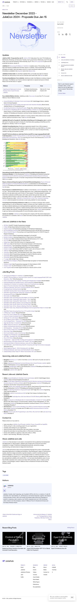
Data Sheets (36, 579)
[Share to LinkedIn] (63, 34)
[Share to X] (59, 34)
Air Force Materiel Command (11, 230)
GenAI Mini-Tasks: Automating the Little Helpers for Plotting (19, 297)
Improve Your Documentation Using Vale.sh (14, 285)
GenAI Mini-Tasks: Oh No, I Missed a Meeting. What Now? (18, 306)
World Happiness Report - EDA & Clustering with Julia (17, 348)
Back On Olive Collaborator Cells (12, 329)
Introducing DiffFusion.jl (10, 294)
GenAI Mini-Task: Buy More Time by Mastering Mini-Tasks (18, 290)
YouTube (54, 569)
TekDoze (6, 250)
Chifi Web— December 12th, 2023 (12, 336)
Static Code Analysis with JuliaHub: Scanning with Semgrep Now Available (22, 280)
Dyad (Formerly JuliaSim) (24, 424)
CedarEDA (44, 424)
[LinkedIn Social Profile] (4, 490)
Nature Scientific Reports (10, 232)
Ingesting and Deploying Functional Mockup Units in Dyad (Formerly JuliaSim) (12, 90)
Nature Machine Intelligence (11, 260)
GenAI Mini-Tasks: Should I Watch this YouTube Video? (17, 304)
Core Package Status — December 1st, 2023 (15, 321)
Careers (45, 574)
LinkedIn (54, 567)
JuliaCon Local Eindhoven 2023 (18, 393)
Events (34, 569)
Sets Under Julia (8, 296)
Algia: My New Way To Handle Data (13, 323)
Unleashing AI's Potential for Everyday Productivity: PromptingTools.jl (21, 284)
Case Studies (36, 577)
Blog (8, 5)
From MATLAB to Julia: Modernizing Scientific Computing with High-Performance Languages (27, 344)
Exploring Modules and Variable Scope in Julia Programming (19, 282)
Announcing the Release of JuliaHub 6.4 (20, 66)
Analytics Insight (8, 228)
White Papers (36, 582)
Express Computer (8, 237)
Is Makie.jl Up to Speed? (10, 312)
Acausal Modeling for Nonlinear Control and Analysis (17, 101)
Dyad (22, 567)
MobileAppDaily (8, 245)
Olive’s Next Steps (8, 331)
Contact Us (46, 572)
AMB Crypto (7, 244)
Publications (36, 584)
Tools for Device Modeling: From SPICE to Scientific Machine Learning (29, 406)
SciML (22, 577)
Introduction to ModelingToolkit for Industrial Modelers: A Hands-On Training (23, 109)
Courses (35, 574)
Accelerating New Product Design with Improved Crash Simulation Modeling (23, 104)
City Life (6, 240)
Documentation (36, 586)
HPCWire (6, 225)
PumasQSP (37, 424)
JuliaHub (47, 137)
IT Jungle (6, 259)
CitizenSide (6, 254)
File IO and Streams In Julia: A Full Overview (14, 333)
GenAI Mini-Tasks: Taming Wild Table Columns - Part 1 (17, 299)
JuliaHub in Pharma (25, 572)
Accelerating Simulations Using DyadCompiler (15, 108)
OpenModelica (13, 366)
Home (3, 5)
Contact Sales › (62, 93)
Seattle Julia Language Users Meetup (17, 386)
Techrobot (6, 252)
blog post (20, 71)
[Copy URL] (70, 34)
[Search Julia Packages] (67, 2)
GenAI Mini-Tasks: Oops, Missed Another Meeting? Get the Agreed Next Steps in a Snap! (26, 307)
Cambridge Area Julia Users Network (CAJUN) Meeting (26, 396)
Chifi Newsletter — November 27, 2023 (13, 328)
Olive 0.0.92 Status (8, 338)
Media (44, 569)
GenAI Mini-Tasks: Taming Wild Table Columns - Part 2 (17, 301)
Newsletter (5, 9)
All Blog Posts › (71, 527)
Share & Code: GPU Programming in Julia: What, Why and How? (24, 411)
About (45, 567)
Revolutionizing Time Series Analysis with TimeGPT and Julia (19, 341)
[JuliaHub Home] (6, 2)
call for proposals (38, 61)
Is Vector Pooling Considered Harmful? (13, 316)
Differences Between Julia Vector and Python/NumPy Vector (19, 287)
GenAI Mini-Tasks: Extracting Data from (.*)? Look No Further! (19, 311)
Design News (7, 242)
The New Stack (7, 238)
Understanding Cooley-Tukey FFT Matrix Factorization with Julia (20, 351)
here (42, 75)
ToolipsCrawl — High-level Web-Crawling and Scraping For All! (19, 339)
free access (32, 96)
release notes (31, 71)
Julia (3, 449)
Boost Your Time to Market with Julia (13, 314)
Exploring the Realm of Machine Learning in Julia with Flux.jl (18, 343)
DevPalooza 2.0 (14, 359)
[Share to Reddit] (66, 34)
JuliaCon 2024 (27, 58)
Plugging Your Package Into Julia (12, 334)
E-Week (5, 227)
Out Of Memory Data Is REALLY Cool (13, 319)
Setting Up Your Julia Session (11, 317)
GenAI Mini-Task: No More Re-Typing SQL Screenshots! (17, 292)
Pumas (32, 424)
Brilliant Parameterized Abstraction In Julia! (14, 326)
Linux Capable (7, 267)
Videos (34, 572)
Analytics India (7, 265)
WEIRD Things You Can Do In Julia (12, 324)
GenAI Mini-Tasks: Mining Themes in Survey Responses (17, 302)
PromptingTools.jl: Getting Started (12, 289)
